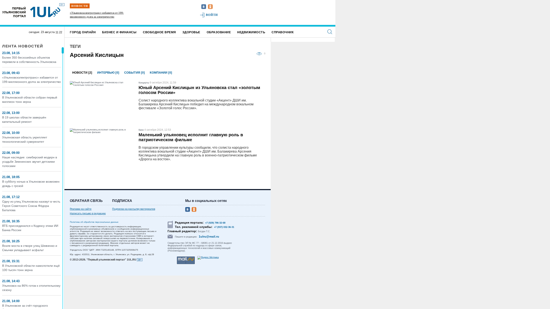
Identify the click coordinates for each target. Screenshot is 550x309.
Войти (212, 15)
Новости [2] (82, 72)
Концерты (144, 82)
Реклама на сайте (81, 209)
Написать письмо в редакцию (88, 213)
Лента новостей (22, 46)
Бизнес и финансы (119, 32)
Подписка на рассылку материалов (133, 209)
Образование (219, 32)
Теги (75, 46)
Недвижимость (251, 32)
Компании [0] (161, 72)
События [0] (134, 72)
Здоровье (191, 32)
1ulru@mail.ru (209, 236)
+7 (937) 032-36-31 (224, 227)
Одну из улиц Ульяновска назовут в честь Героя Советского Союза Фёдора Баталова (31, 206)
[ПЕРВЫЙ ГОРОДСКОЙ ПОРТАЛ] (14, 12)
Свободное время (159, 32)
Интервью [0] (108, 72)
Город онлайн (83, 32)
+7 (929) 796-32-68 (215, 222)
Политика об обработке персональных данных (94, 222)
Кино (141, 130)
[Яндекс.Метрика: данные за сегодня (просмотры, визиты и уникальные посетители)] (208, 257)
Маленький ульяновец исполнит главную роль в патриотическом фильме (191, 137)
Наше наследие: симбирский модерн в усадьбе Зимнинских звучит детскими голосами (29, 162)
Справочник (283, 32)
